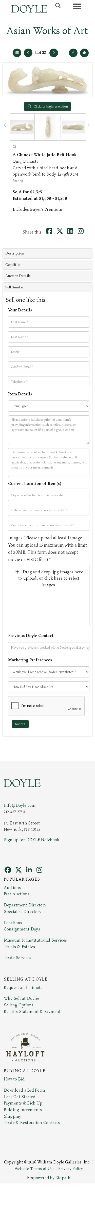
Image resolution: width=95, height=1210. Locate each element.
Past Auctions (16, 894)
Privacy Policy (70, 1168)
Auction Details (18, 276)
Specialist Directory (22, 911)
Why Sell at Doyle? (22, 998)
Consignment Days (22, 929)
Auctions (12, 887)
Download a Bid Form (24, 1090)
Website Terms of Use (34, 1168)
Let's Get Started (19, 1096)
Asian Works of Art (47, 31)
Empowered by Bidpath (48, 1177)
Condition (13, 265)
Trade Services (17, 957)
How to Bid (14, 1079)
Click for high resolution (50, 106)
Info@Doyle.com (19, 805)
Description (14, 253)
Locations (13, 922)
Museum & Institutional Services (35, 940)
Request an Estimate (23, 987)
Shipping (13, 1116)
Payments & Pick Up (23, 1103)
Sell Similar (14, 287)
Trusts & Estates (19, 946)
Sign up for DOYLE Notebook (31, 839)
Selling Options (19, 1005)
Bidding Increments (23, 1109)
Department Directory (25, 905)
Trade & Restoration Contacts (32, 1122)
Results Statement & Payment (32, 1011)
